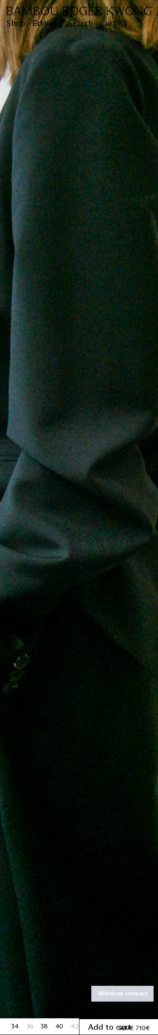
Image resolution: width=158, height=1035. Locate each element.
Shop (16, 23)
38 (44, 1026)
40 (60, 1026)
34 (15, 1026)
